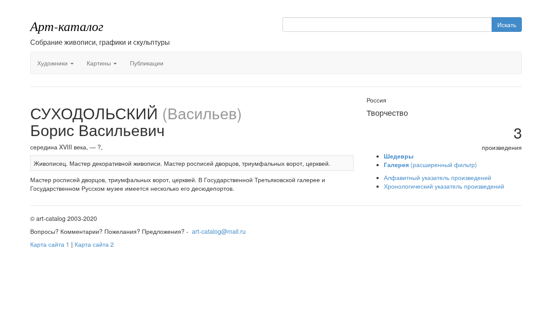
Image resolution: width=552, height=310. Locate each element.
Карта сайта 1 (49, 244)
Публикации (146, 63)
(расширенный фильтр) (430, 164)
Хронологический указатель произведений (444, 186)
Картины (100, 63)
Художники (53, 63)
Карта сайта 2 (94, 244)
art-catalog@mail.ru (219, 231)
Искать (506, 24)
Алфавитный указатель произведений (437, 177)
